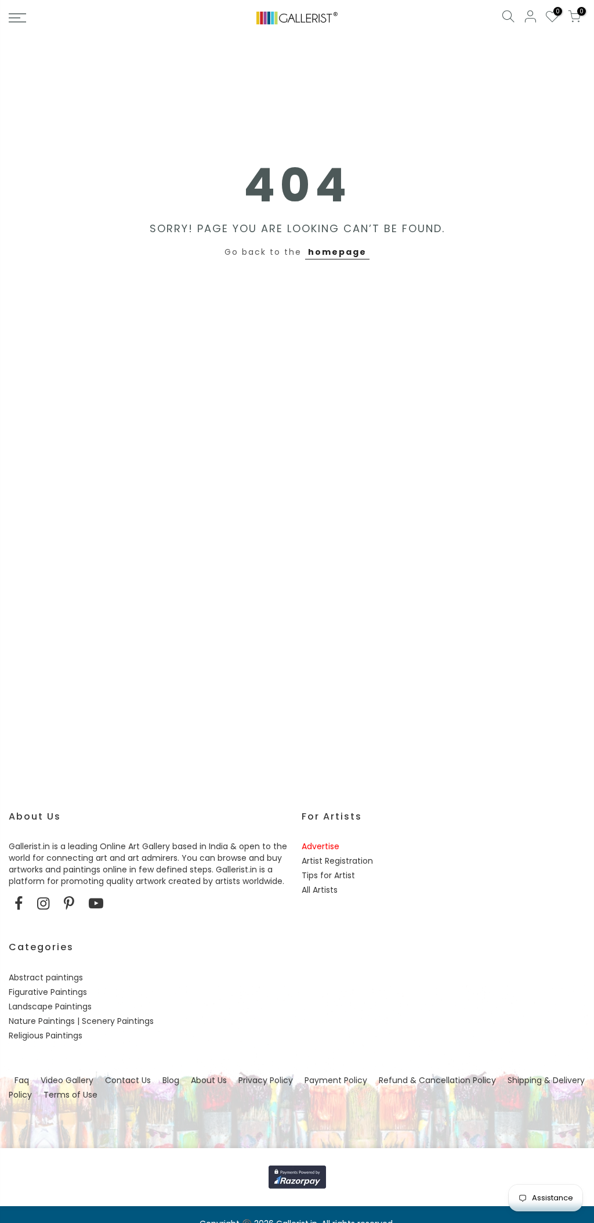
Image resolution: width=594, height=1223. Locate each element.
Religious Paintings (45, 1035)
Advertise (320, 846)
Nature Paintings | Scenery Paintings (81, 1021)
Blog (170, 1080)
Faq (22, 1080)
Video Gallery (67, 1080)
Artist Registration (337, 861)
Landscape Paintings (50, 1006)
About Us (209, 1080)
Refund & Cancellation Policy (437, 1080)
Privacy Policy (265, 1080)
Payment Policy (336, 1080)
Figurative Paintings (48, 992)
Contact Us (128, 1080)
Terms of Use (70, 1095)
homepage (337, 252)
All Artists (320, 890)
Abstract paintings (46, 977)
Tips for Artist (328, 875)
